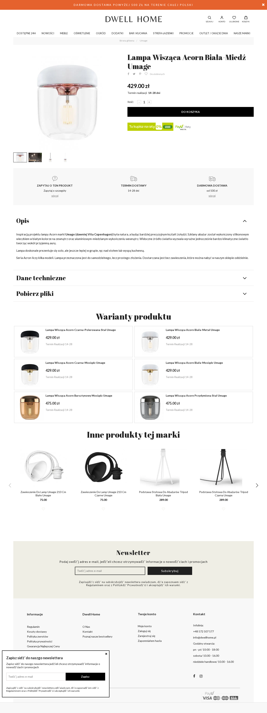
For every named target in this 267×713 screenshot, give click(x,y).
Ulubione (234, 21)
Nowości (48, 33)
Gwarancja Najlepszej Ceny (43, 646)
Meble (64, 33)
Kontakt (87, 631)
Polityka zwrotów (37, 636)
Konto (222, 21)
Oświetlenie (82, 33)
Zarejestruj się (146, 636)
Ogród (101, 33)
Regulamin (33, 626)
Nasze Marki (242, 33)
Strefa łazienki (163, 33)
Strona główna (126, 40)
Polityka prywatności (39, 641)
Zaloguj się (144, 631)
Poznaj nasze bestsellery (97, 636)
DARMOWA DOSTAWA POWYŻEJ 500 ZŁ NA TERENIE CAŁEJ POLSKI (133, 4)
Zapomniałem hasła (150, 640)
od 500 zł (212, 190)
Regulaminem (95, 585)
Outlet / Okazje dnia (213, 33)
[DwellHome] (133, 19)
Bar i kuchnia (138, 33)
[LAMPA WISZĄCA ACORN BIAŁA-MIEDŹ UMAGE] (67, 102)
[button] (257, 485)
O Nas (86, 626)
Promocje (186, 33)
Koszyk (246, 21)
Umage (143, 40)
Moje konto (145, 626)
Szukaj (209, 21)
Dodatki (117, 33)
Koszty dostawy (37, 631)
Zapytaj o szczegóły (55, 190)
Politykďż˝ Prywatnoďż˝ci (129, 585)
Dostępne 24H (26, 33)
